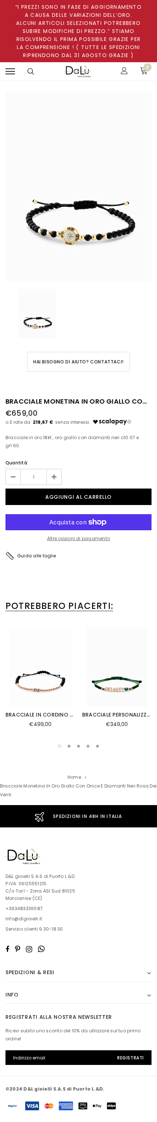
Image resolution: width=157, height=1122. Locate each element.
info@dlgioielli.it (23, 919)
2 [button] (69, 746)
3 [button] (78, 746)
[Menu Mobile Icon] (10, 71)
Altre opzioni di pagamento (78, 538)
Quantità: (16, 463)
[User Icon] (124, 71)
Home (74, 777)
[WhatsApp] (41, 949)
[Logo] (77, 71)
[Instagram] (29, 949)
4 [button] (88, 746)
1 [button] (59, 746)
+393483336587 (24, 908)
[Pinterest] (17, 949)
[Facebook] (7, 949)
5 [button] (97, 746)
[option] (78, 186)
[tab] (59, 606)
